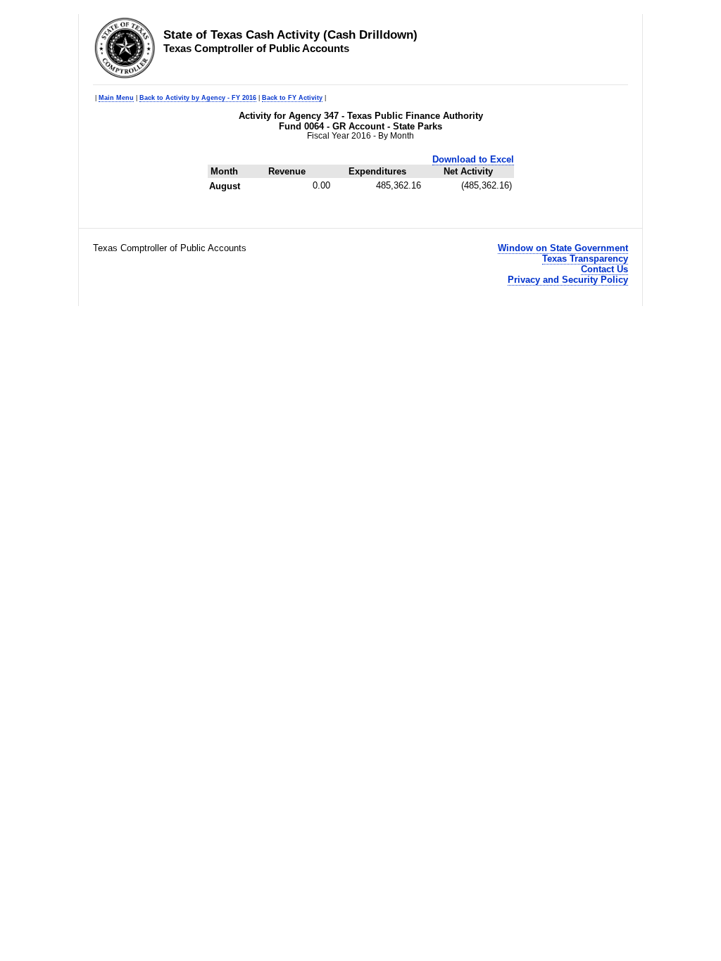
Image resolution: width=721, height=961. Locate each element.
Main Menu (116, 97)
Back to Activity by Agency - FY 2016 (197, 97)
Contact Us (604, 269)
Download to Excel (473, 159)
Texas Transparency (585, 258)
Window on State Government (563, 248)
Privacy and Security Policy (568, 279)
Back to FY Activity (292, 97)
